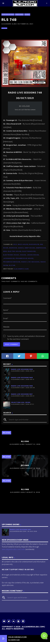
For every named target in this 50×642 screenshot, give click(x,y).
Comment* (7, 298)
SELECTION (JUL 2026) (20, 402)
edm (5, 251)
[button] (44, 635)
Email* (5, 318)
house (23, 255)
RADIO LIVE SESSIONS (8, 14)
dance (21, 248)
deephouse (41, 248)
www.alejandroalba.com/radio (13, 549)
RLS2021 (27, 14)
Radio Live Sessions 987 (22, 394)
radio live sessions (30, 262)
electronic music (11, 255)
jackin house (33, 255)
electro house (15, 251)
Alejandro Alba (21, 269)
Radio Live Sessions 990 (22, 369)
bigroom (13, 248)
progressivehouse (11, 262)
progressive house (24, 258)
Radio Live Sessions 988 (22, 386)
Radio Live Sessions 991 (20, 529)
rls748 (12, 265)
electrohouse (29, 251)
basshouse (34, 244)
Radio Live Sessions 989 (22, 377)
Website (6, 327)
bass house (23, 244)
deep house (30, 248)
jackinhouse (9, 258)
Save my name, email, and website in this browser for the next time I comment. (26, 336)
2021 (15, 244)
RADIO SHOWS (19, 14)
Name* (5, 310)
